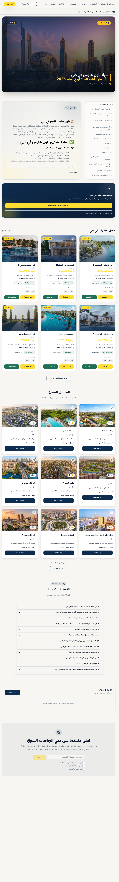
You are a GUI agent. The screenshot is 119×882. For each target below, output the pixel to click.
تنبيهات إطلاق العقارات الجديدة (72, 766)
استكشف (96, 448)
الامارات (86, 12)
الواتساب (88, 297)
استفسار (104, 297)
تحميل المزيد (58, 568)
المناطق (94, 4)
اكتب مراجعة (11, 692)
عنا (46, 4)
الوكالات (61, 4)
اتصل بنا (35, 4)
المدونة (52, 4)
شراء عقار (95, 12)
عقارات (103, 4)
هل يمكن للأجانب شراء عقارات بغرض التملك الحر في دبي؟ (79, 646)
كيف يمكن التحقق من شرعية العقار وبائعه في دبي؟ (82, 658)
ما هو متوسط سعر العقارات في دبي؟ (87, 663)
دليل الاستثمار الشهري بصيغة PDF (71, 763)
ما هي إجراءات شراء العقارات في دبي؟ (87, 629)
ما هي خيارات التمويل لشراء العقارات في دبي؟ (84, 635)
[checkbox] (83, 763)
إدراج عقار (10, 4)
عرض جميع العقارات (60, 378)
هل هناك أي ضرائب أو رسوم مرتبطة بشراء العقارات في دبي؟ (79, 641)
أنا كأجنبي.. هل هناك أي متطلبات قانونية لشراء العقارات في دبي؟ (77, 612)
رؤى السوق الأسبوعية (75, 769)
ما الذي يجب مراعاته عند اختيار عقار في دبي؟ (84, 652)
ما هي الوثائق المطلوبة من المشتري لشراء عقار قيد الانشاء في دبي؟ (77, 669)
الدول (84, 4)
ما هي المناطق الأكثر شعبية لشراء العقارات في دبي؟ (82, 606)
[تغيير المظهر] (32, 4)
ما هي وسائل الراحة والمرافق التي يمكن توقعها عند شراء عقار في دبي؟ (76, 624)
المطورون (73, 4)
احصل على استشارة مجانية (57, 205)
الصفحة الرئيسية (107, 12)
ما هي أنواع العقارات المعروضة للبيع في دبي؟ (84, 618)
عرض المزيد (72, 172)
